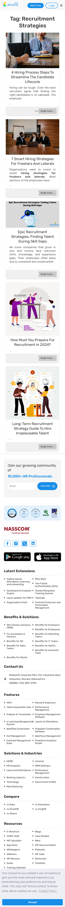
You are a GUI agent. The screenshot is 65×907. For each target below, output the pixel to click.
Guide (10, 863)
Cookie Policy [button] (48, 891)
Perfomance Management (42, 771)
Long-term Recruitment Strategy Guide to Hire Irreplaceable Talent (32, 428)
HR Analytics (13, 765)
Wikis (37, 840)
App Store (12, 845)
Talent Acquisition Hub (18, 707)
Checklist (40, 863)
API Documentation (45, 845)
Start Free (35, 5)
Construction (42, 777)
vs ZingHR (40, 809)
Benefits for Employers (47, 625)
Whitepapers (13, 849)
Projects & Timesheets (18, 714)
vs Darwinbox (42, 804)
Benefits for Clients (17, 657)
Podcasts (40, 849)
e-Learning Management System (19, 723)
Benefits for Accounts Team (47, 651)
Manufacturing (14, 786)
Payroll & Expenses (45, 702)
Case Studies (42, 836)
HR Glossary (13, 858)
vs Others (11, 813)
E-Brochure (13, 831)
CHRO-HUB (13, 836)
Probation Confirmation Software (47, 730)
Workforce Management (48, 736)
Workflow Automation (18, 728)
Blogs (38, 831)
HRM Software (42, 765)
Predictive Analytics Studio (46, 742)
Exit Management (15, 736)
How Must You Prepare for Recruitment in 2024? (32, 342)
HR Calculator (14, 840)
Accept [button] (32, 902)
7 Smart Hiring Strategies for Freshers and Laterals (32, 161)
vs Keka (10, 804)
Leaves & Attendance (46, 721)
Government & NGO (45, 782)
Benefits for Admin (45, 645)
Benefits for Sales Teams (16, 647)
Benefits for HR (15, 641)
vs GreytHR (12, 809)
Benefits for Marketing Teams (47, 635)
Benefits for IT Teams (46, 641)
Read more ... (48, 111)
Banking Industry (15, 777)
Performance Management (42, 708)
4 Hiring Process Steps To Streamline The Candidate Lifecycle (32, 77)
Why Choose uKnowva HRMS (18, 626)
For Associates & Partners (16, 635)
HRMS (9, 761)
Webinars (12, 854)
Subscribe (45, 486)
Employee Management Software (47, 715)
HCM (9, 702)
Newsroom (41, 858)
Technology (12, 782)
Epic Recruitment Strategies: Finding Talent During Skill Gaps (32, 236)
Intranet (39, 761)
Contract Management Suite (18, 742)
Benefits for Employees (47, 629)
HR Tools (39, 854)
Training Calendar (16, 867)
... (10, 103)
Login (52, 5)
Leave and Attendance (18, 770)
